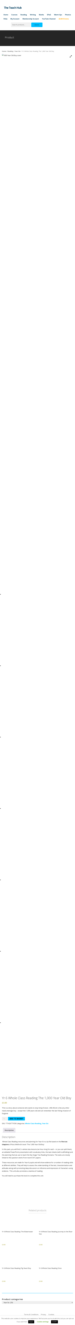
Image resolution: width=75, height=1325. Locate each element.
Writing (33, 15)
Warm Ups (58, 15)
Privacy (43, 1314)
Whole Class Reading (33, 1123)
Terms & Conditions (31, 1314)
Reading (24, 15)
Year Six (17, 51)
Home (6, 15)
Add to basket (16, 1119)
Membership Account (31, 19)
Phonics (68, 15)
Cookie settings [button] (43, 1322)
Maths (41, 15)
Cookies (51, 1314)
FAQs (5, 19)
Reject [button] (31, 1322)
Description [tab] (9, 1130)
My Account (14, 19)
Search (36, 25)
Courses (14, 15)
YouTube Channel (49, 19)
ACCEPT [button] (54, 1322)
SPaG (49, 15)
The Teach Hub (13, 8)
